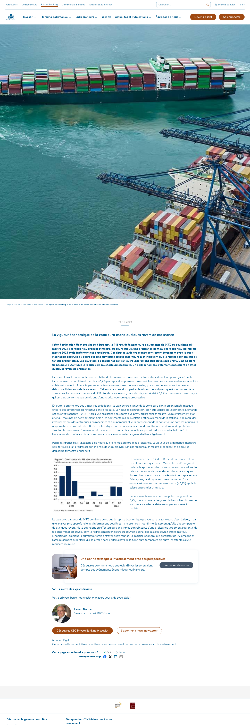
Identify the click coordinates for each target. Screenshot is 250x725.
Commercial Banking (73, 4)
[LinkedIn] (115, 656)
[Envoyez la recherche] (208, 5)
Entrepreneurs (29, 4)
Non (122, 652)
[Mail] (121, 656)
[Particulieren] (10, 17)
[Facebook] (105, 656)
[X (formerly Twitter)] (110, 656)
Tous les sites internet (100, 4)
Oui (109, 652)
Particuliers (11, 4)
